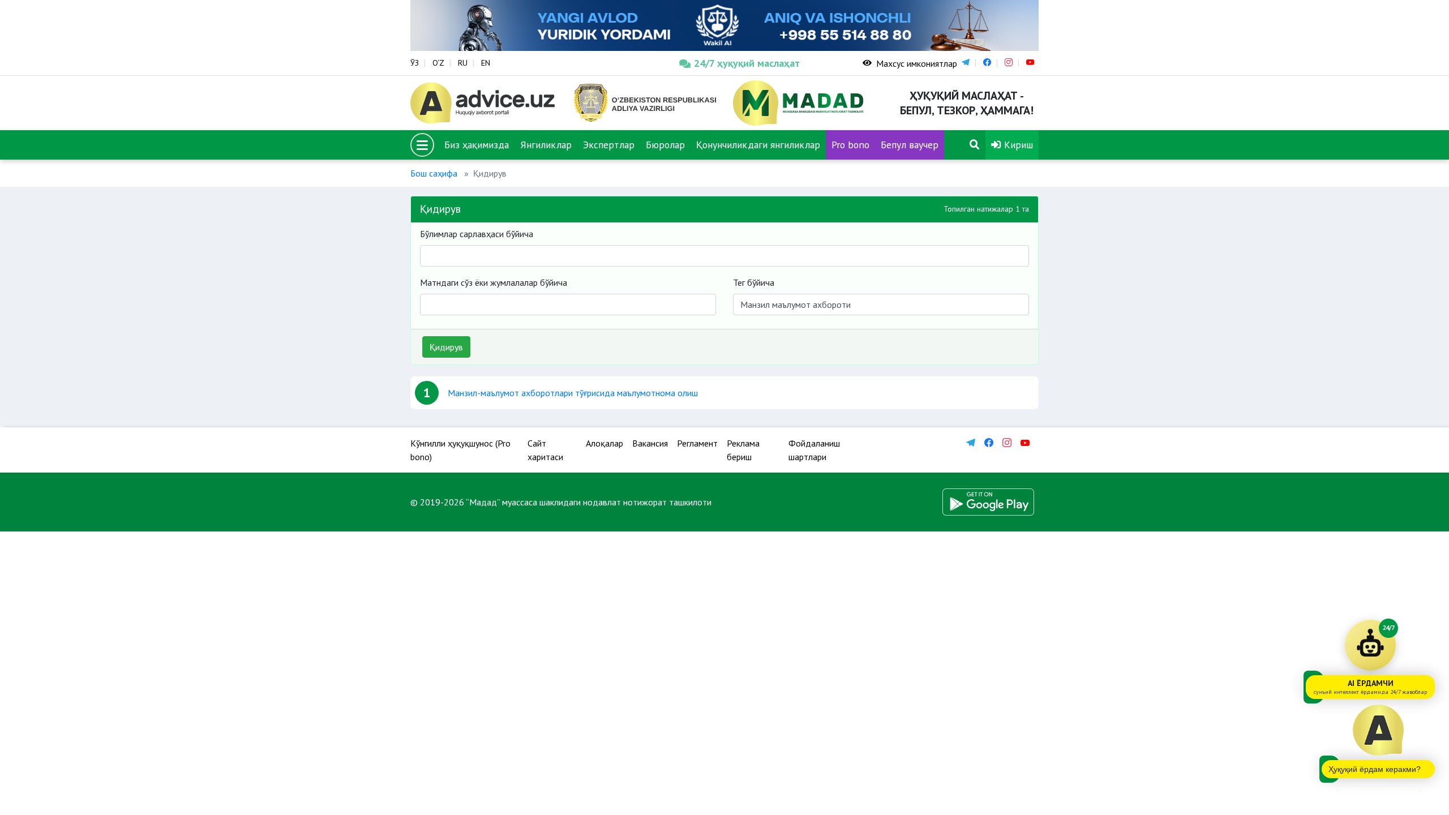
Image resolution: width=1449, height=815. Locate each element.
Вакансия (650, 443)
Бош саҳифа (433, 173)
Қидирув (446, 347)
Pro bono (850, 144)
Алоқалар (604, 443)
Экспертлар (609, 144)
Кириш (1017, 144)
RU (463, 63)
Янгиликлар (546, 144)
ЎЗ (414, 63)
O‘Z (438, 63)
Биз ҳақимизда (476, 144)
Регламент (697, 443)
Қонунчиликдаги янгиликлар (758, 144)
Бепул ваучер (909, 144)
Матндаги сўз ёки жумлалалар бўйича (493, 282)
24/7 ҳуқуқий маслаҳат (747, 63)
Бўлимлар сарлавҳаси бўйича (476, 233)
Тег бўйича (753, 282)
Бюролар (665, 144)
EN (485, 63)
